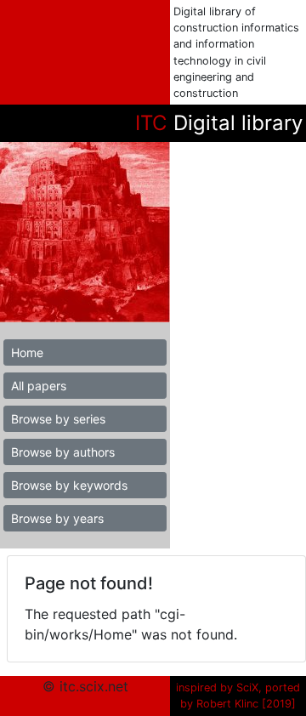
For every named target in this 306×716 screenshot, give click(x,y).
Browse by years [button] (57, 518)
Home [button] (27, 352)
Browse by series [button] (58, 419)
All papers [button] (38, 385)
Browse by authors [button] (63, 452)
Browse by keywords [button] (69, 485)
